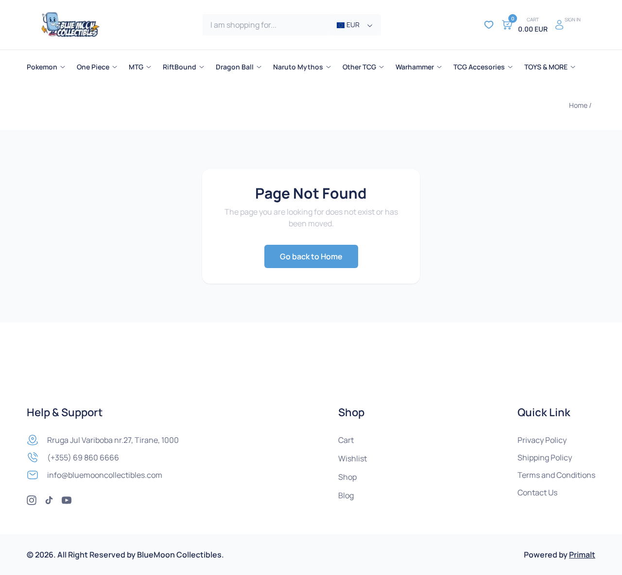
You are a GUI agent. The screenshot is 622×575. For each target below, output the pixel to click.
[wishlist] (489, 25)
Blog (346, 495)
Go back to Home (311, 256)
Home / (580, 105)
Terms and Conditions (556, 475)
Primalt (582, 554)
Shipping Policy (545, 457)
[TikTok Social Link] (49, 500)
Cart (346, 440)
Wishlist (352, 458)
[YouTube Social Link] (66, 500)
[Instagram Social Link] (31, 500)
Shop (347, 477)
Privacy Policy (542, 440)
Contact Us (537, 492)
